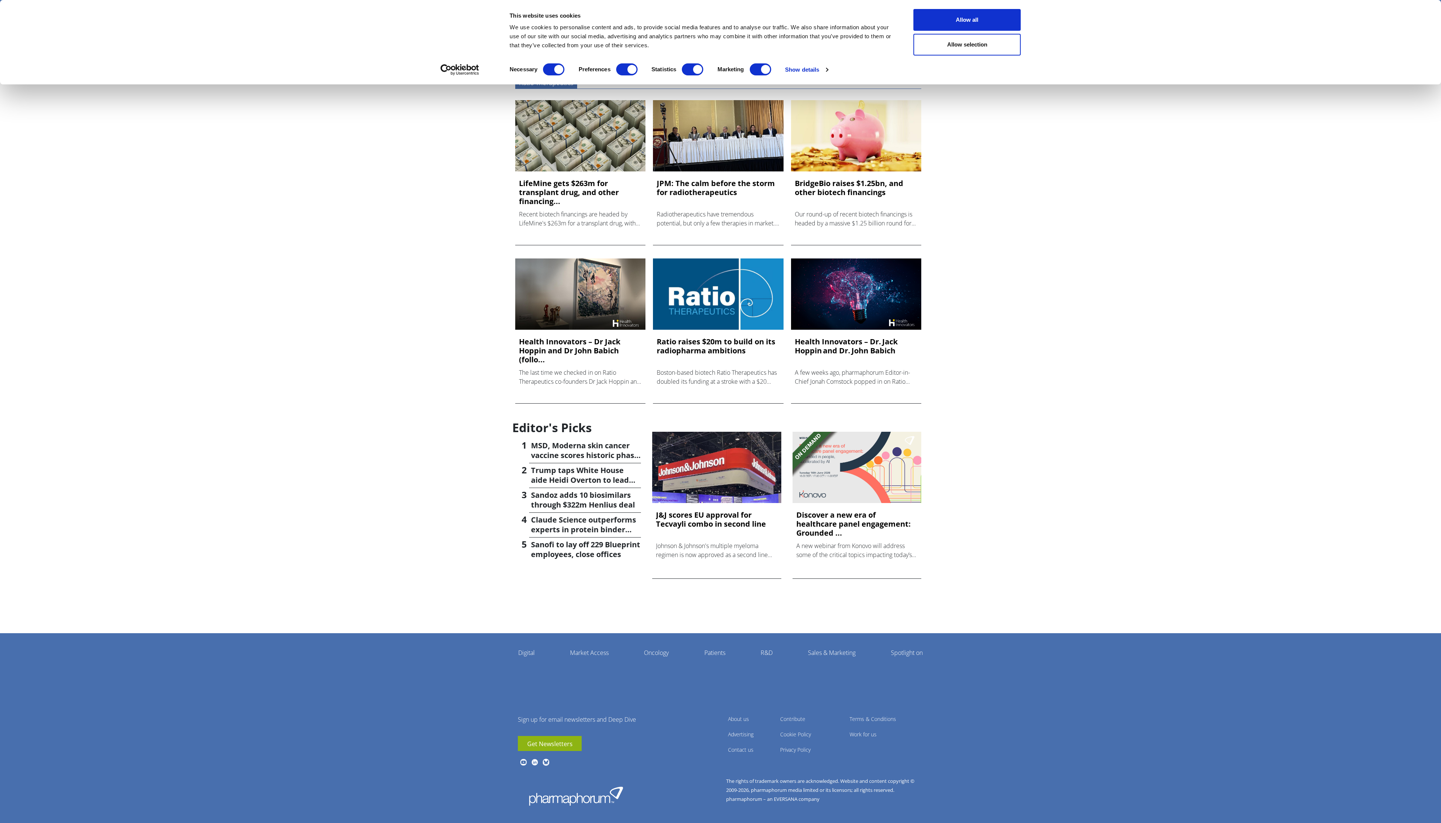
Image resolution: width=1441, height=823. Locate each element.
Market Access (589, 653)
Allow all (967, 20)
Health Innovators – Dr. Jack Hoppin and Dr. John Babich (846, 346)
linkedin (534, 762)
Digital (526, 653)
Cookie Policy (795, 734)
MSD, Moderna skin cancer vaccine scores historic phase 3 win (585, 455)
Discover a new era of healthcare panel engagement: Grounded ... (853, 524)
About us (738, 718)
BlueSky (546, 762)
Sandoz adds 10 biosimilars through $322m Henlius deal (583, 500)
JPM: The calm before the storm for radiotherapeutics (716, 188)
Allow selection (967, 44)
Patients (714, 653)
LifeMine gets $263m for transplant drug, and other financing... (569, 192)
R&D (767, 653)
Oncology (656, 653)
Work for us (863, 734)
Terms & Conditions (873, 718)
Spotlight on (907, 653)
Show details (802, 69)
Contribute (792, 718)
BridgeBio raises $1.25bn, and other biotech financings (849, 188)
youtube (523, 762)
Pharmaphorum (576, 796)
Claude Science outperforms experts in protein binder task (583, 529)
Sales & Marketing (832, 653)
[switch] (627, 69)
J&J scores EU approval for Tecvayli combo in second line (711, 520)
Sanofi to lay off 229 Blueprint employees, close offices (585, 549)
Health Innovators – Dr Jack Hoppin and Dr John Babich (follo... (569, 350)
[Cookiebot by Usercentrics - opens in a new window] (460, 69)
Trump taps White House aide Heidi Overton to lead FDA (580, 480)
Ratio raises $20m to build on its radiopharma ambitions (716, 346)
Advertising (741, 734)
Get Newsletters (550, 744)
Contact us (741, 749)
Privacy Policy (795, 749)
